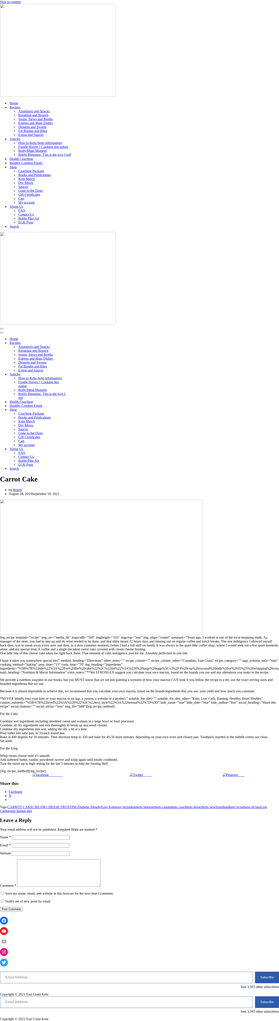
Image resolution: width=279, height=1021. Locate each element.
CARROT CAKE (20, 807)
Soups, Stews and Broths (35, 119)
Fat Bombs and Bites (32, 131)
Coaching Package (31, 171)
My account (26, 202)
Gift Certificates (29, 194)
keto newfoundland (216, 807)
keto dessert (195, 807)
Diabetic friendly (89, 807)
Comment (8, 885)
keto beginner (146, 807)
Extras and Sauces (30, 135)
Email (5, 845)
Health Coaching (21, 159)
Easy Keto (108, 807)
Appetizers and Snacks (34, 111)
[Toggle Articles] (76, 374)
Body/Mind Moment (32, 151)
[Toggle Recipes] (76, 343)
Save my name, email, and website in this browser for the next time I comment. (59, 893)
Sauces (23, 187)
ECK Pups (25, 222)
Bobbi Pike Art (28, 218)
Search (14, 226)
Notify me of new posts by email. (28, 901)
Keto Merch (26, 179)
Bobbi (17, 490)
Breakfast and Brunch (33, 115)
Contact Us (26, 214)
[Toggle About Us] (76, 449)
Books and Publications (34, 175)
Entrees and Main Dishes (35, 123)
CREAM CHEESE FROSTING (55, 807)
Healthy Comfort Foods (26, 163)
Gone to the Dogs (30, 191)
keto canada (163, 807)
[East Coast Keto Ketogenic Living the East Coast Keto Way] (58, 95)
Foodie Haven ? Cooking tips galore (43, 147)
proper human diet (19, 811)
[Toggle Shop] (76, 410)
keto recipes (252, 807)
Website (5, 853)
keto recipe (236, 807)
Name (5, 837)
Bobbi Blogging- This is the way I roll (44, 154)
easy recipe (123, 807)
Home (14, 103)
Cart (21, 198)
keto (134, 807)
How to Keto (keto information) (40, 143)
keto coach (179, 807)
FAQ (21, 210)
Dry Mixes (25, 183)
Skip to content (10, 2)
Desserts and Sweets (32, 127)
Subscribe (267, 977)
